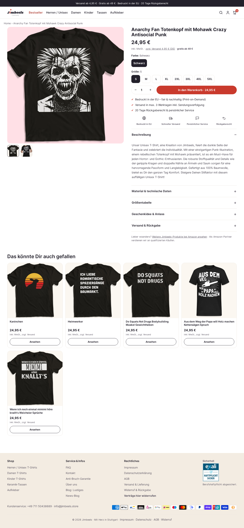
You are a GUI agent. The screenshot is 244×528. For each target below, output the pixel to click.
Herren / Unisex (57, 12)
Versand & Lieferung (136, 484)
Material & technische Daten (151, 191)
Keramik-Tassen (17, 484)
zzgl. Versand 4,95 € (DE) (160, 48)
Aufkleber (117, 12)
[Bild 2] (26, 151)
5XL (209, 79)
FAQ (68, 467)
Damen (76, 12)
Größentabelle (142, 202)
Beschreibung (141, 134)
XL (166, 79)
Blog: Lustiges (74, 490)
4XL (198, 79)
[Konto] (228, 12)
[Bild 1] (13, 151)
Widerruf (166, 519)
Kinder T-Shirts (16, 478)
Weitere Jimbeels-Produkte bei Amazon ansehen (179, 236)
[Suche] (221, 12)
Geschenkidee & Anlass (148, 214)
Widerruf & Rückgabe (137, 490)
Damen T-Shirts (16, 473)
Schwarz (139, 63)
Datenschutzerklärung (138, 473)
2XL (177, 79)
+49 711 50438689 (39, 506)
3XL (188, 79)
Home (7, 23)
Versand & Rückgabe (146, 225)
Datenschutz (144, 519)
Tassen (102, 12)
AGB (126, 478)
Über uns (71, 484)
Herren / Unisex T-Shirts (22, 467)
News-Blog (72, 495)
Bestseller (36, 12)
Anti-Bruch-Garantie (78, 478)
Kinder (88, 12)
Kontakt (70, 473)
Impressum (131, 467)
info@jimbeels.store (66, 506)
